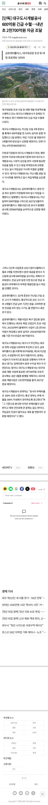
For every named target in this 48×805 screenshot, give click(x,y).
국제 (39, 9)
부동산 (13, 743)
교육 (13, 748)
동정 (34, 752)
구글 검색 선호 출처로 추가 (18, 47)
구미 (13, 769)
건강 (34, 748)
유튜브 (35, 467)
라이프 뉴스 (8, 738)
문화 (46, 9)
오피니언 (12, 9)
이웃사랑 (14, 752)
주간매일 (7, 758)
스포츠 (34, 732)
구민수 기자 (7, 37)
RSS (35, 784)
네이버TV (11, 467)
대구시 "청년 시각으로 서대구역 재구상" (22, 625)
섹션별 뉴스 (8, 717)
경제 (33, 9)
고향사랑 (7, 764)
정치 (20, 9)
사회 (27, 9)
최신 (4, 9)
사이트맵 (12, 784)
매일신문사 (22, 801)
